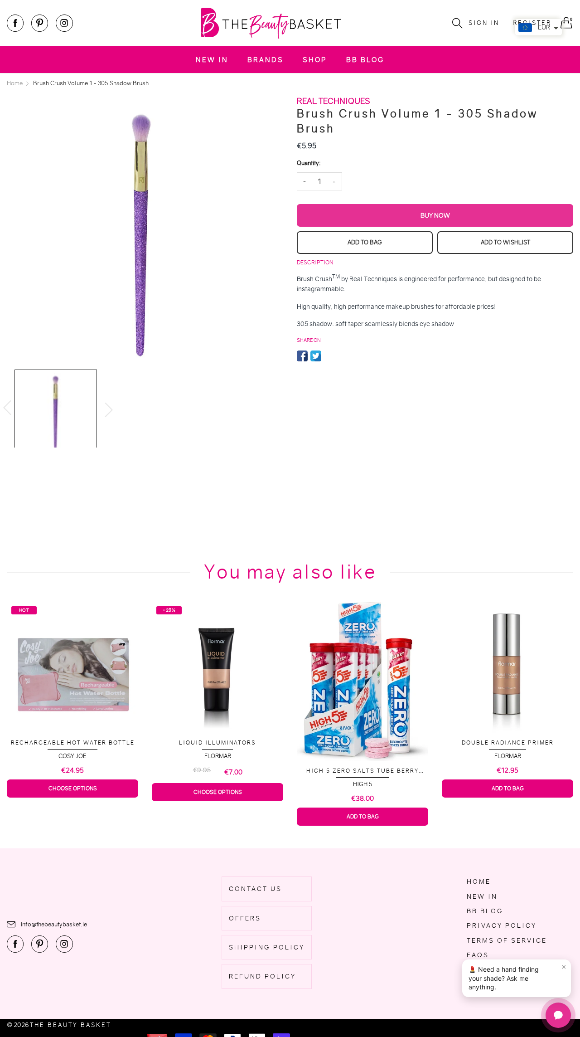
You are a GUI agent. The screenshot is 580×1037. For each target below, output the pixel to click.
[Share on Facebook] (302, 356)
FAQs (478, 955)
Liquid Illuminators (72, 742)
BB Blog (365, 59)
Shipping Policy (266, 947)
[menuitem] (212, 59)
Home (479, 881)
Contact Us (255, 889)
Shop (315, 59)
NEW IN (212, 59)
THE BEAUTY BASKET (70, 1025)
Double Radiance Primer (363, 742)
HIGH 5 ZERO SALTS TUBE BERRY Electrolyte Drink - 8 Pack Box (217, 771)
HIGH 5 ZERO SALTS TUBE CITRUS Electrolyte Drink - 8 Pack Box (507, 767)
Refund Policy (262, 976)
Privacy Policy (501, 925)
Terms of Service (507, 940)
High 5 (217, 784)
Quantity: (308, 163)
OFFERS (245, 918)
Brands (265, 59)
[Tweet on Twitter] (315, 356)
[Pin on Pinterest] (329, 356)
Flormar (72, 756)
